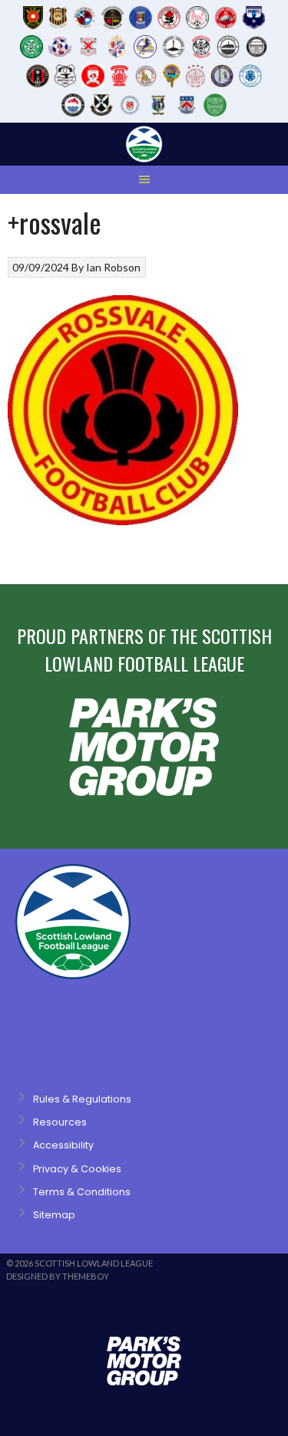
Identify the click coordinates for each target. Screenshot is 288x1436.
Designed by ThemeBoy (57, 1276)
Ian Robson (113, 267)
